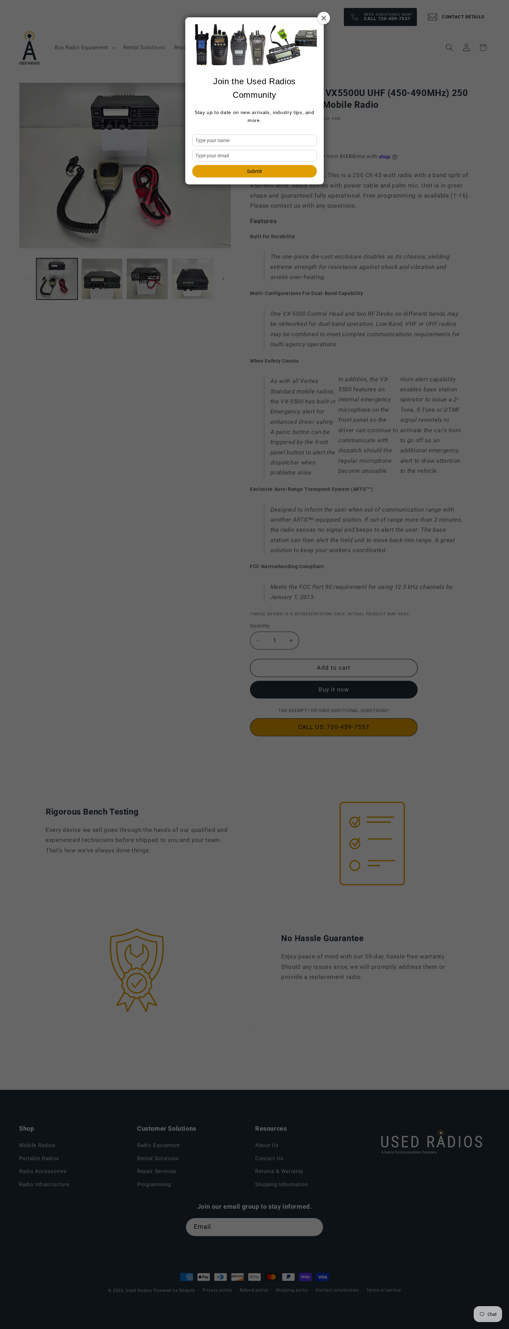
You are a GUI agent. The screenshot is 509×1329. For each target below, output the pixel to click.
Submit (254, 171)
